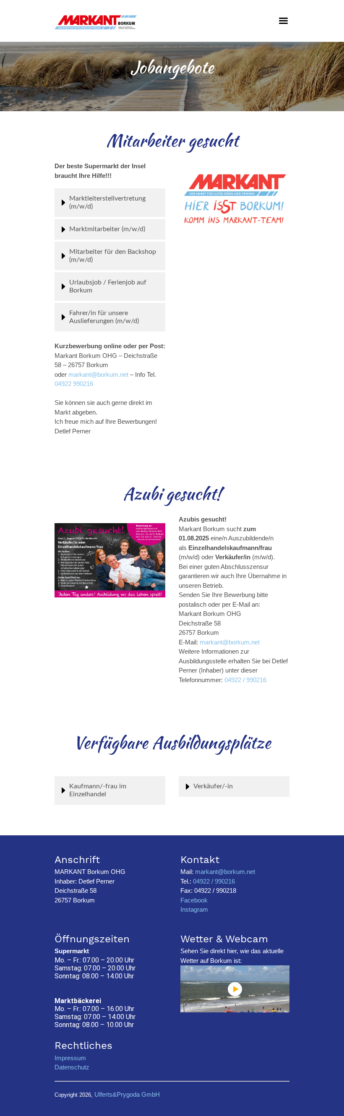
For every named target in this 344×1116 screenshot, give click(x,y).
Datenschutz (72, 1067)
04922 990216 (74, 383)
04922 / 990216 (245, 679)
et (257, 642)
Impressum (70, 1057)
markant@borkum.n (227, 642)
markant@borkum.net (98, 374)
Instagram (194, 909)
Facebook (194, 900)
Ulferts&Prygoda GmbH (127, 1094)
